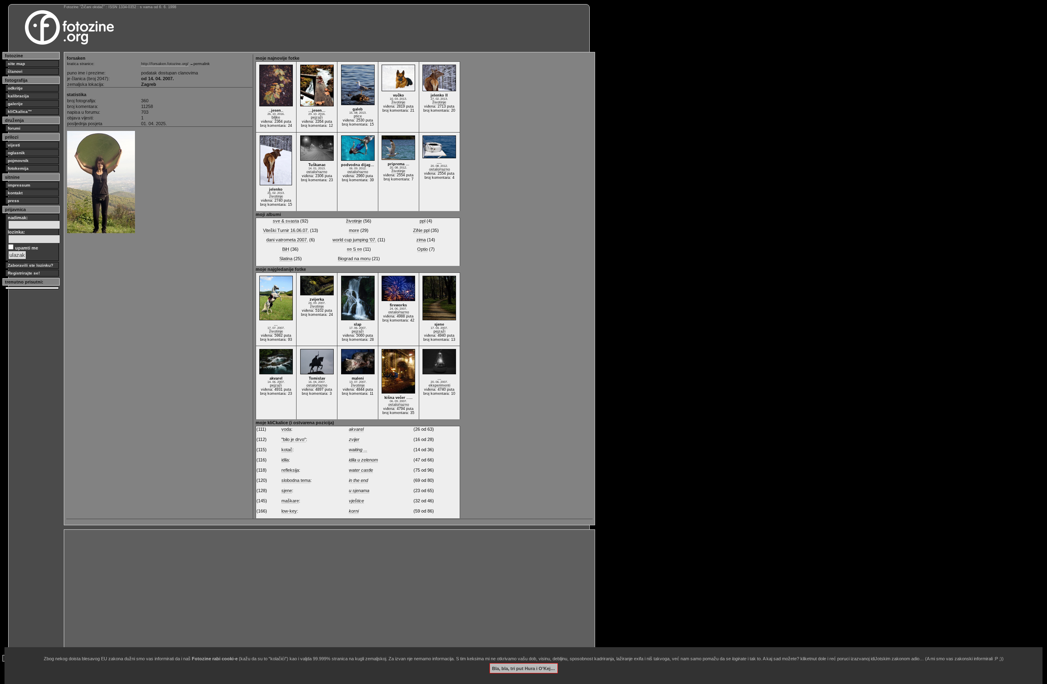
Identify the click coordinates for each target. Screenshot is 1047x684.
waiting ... (358, 449)
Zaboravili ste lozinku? (30, 265)
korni (354, 511)
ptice (358, 116)
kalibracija (18, 96)
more (354, 230)
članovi (15, 71)
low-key (289, 511)
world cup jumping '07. (354, 239)
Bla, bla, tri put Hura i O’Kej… (523, 668)
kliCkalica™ (20, 111)
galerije (15, 103)
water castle (361, 470)
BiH (285, 249)
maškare (290, 500)
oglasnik (16, 153)
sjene (286, 490)
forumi (14, 128)
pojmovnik (18, 160)
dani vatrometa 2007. (287, 239)
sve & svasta (286, 220)
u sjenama (359, 490)
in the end (358, 480)
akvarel (356, 429)
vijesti (14, 145)
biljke (276, 117)
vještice (356, 500)
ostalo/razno (316, 172)
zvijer (354, 439)
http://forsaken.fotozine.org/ (165, 64)
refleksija (290, 470)
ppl (422, 220)
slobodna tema (295, 480)
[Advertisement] (311, 589)
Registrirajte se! (24, 273)
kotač (286, 449)
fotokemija (18, 168)
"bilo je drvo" (293, 439)
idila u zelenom (363, 459)
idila (285, 459)
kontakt (15, 193)
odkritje (15, 88)
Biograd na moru (354, 258)
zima (421, 239)
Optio (422, 249)
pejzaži (317, 117)
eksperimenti (439, 385)
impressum (19, 185)
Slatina (285, 258)
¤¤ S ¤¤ (354, 249)
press (13, 200)
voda (286, 429)
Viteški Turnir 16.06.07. (286, 230)
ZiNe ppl (421, 230)
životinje (398, 102)
